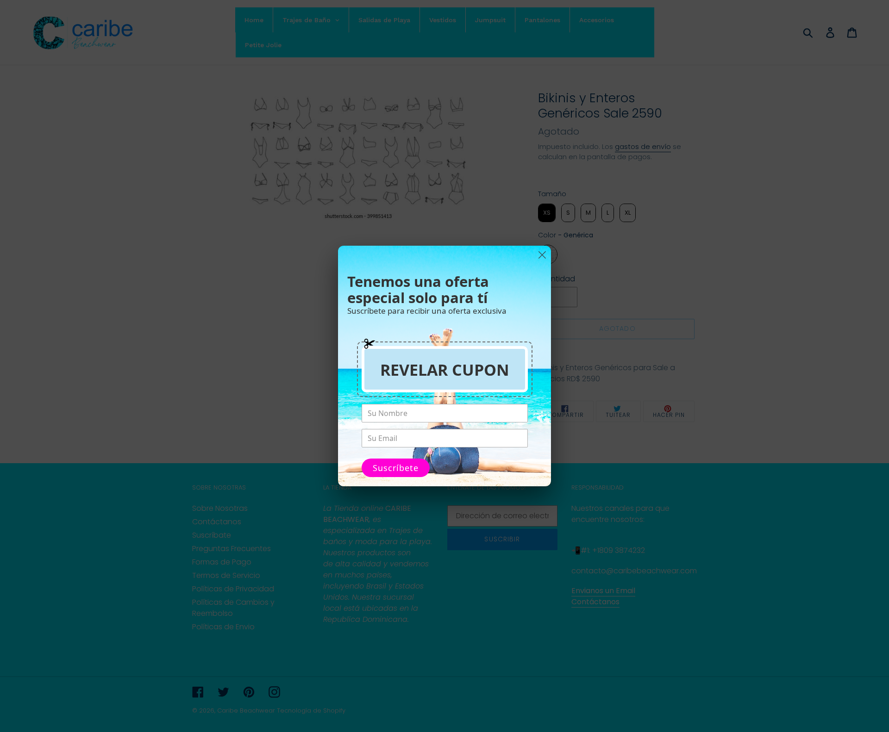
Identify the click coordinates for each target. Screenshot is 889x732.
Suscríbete (396, 467)
